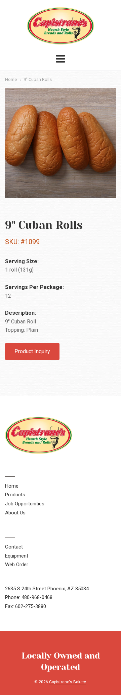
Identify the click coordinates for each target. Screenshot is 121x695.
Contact (14, 547)
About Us (15, 513)
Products (15, 495)
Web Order (16, 565)
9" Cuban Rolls (38, 79)
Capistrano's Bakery (67, 682)
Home (11, 79)
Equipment (16, 556)
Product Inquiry (32, 351)
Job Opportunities (24, 504)
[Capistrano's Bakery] (60, 41)
